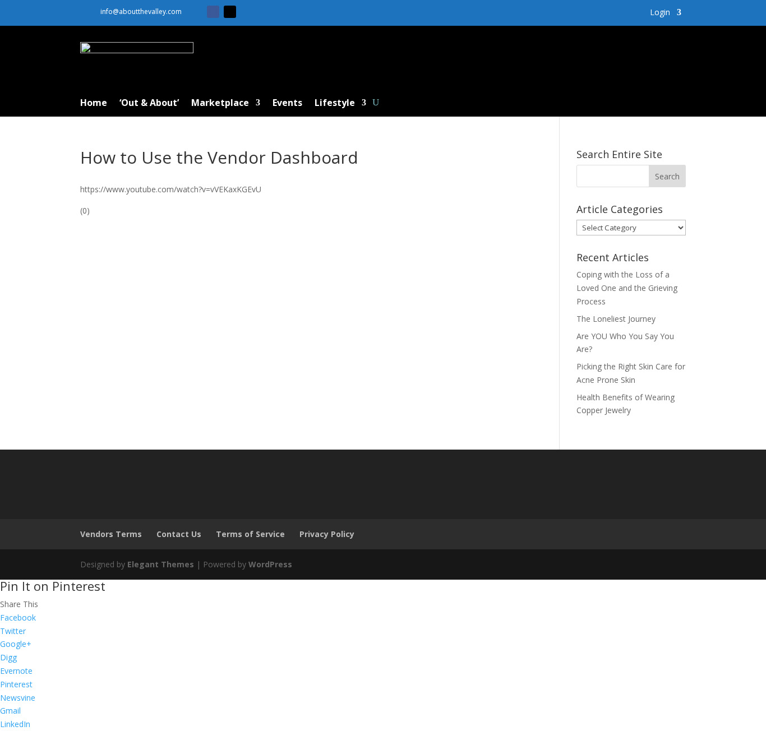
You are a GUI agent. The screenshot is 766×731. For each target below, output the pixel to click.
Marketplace (220, 104)
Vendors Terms (111, 534)
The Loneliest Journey (616, 318)
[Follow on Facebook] (213, 12)
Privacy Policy (326, 534)
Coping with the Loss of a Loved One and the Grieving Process (626, 288)
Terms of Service (250, 534)
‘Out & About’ (149, 104)
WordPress (270, 564)
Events (287, 104)
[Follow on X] (230, 12)
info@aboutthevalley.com (141, 11)
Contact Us (178, 534)
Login (660, 12)
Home (93, 104)
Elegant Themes (160, 564)
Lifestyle (335, 104)
